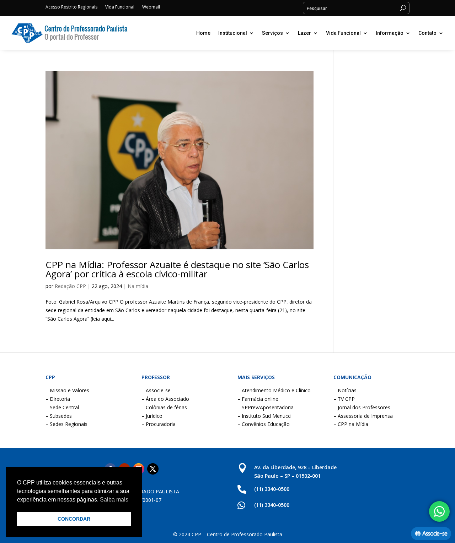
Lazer (304, 33)
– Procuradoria (158, 424)
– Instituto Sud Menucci (264, 415)
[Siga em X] (153, 469)
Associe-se (434, 533)
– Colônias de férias (164, 407)
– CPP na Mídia (350, 424)
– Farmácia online (257, 398)
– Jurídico (151, 415)
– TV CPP (344, 398)
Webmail (151, 7)
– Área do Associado (165, 398)
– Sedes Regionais (66, 424)
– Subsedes (59, 415)
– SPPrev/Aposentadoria (265, 407)
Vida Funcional (119, 7)
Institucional (232, 33)
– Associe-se (156, 390)
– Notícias (345, 390)
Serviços (272, 33)
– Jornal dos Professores (361, 407)
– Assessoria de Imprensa (363, 415)
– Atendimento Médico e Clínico (274, 390)
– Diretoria (58, 398)
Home (203, 33)
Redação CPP (70, 286)
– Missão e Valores (67, 390)
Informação (389, 33)
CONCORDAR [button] (74, 519)
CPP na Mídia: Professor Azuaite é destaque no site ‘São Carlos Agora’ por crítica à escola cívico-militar (177, 269)
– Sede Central (62, 407)
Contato (427, 33)
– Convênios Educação (263, 424)
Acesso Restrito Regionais (71, 7)
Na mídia (138, 286)
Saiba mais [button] (114, 500)
